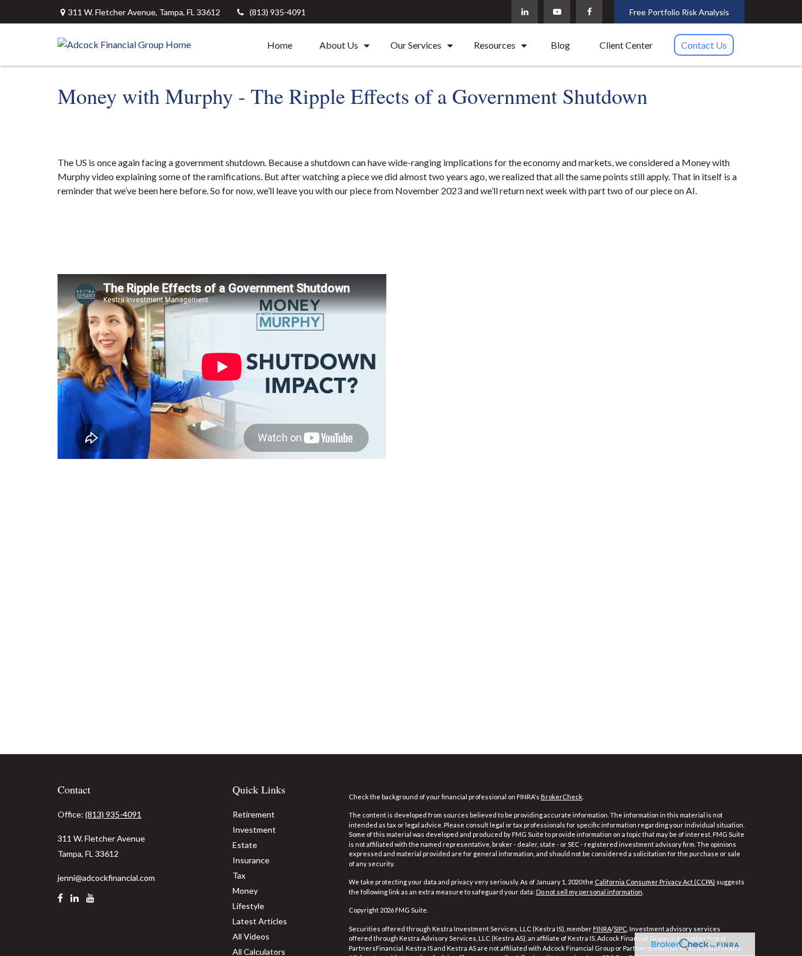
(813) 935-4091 (278, 12)
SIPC (620, 929)
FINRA (602, 929)
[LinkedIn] (524, 11)
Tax (238, 875)
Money (245, 891)
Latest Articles (259, 921)
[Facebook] (589, 11)
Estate (244, 845)
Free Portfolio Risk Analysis (679, 12)
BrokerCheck (561, 796)
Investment (254, 830)
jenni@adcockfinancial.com (106, 878)
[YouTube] (557, 11)
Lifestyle (248, 906)
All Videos (250, 936)
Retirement (253, 814)
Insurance (250, 860)
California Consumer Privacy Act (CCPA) (655, 882)
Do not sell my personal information (589, 892)
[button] (279, 44)
